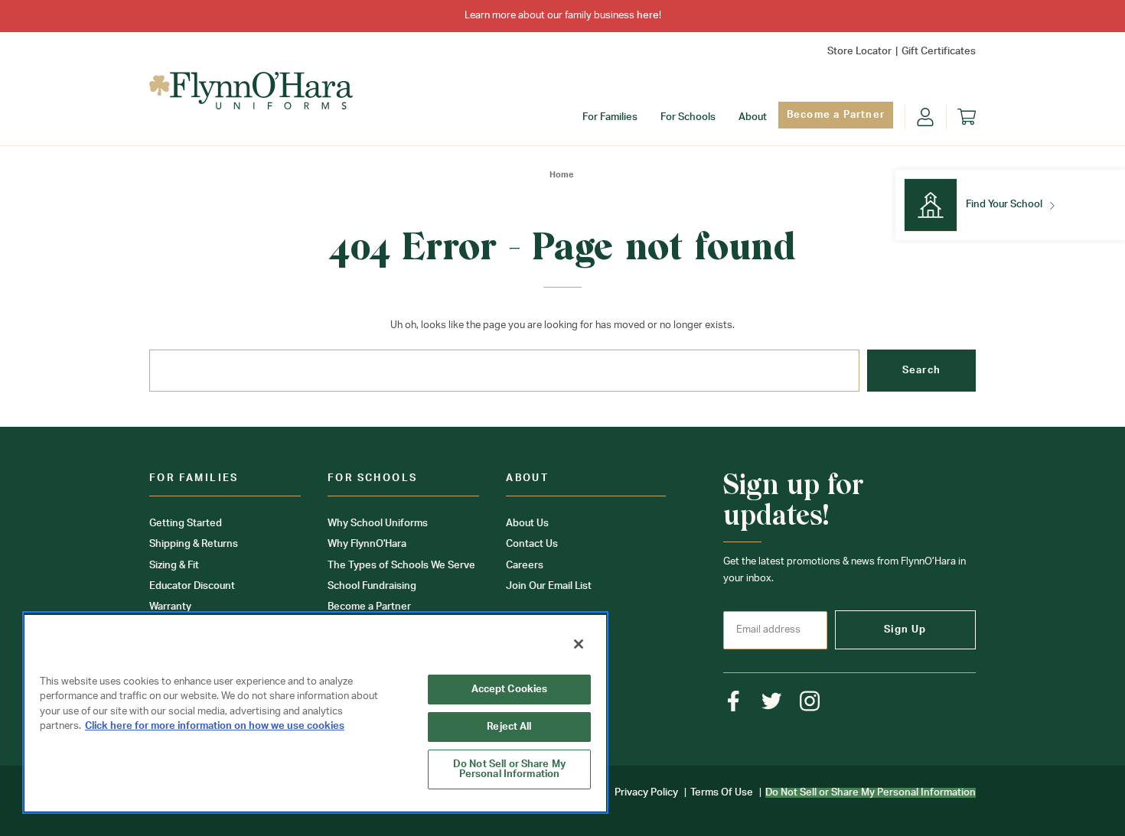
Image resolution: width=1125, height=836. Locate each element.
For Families (610, 117)
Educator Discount (192, 586)
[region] (315, 712)
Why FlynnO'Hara (367, 544)
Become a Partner (836, 115)
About (753, 117)
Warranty (170, 607)
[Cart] (966, 117)
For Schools (688, 117)
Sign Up (905, 630)
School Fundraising (372, 586)
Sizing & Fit (174, 566)
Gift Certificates (939, 52)
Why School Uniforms (378, 524)
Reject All (509, 727)
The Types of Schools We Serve (401, 566)
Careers (524, 566)
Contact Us (532, 544)
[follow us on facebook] (733, 701)
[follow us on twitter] (771, 701)
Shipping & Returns (193, 544)
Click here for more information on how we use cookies (214, 726)
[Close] (578, 644)
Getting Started (185, 524)
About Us (527, 524)
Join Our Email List (549, 586)
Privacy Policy (646, 793)
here (648, 16)
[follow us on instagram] (810, 701)
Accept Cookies (509, 689)
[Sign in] (925, 117)
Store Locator (859, 52)
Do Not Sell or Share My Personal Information (509, 769)
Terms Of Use (721, 793)
